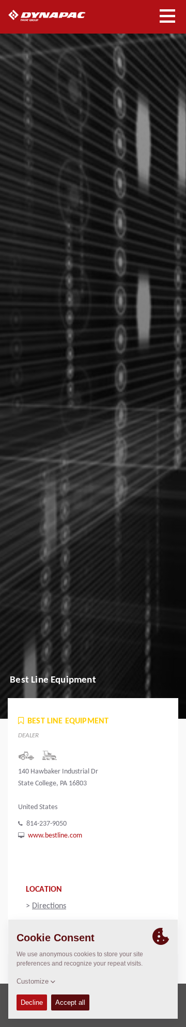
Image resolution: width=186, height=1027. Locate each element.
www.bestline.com (55, 836)
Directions (49, 906)
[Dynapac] (58, 15)
